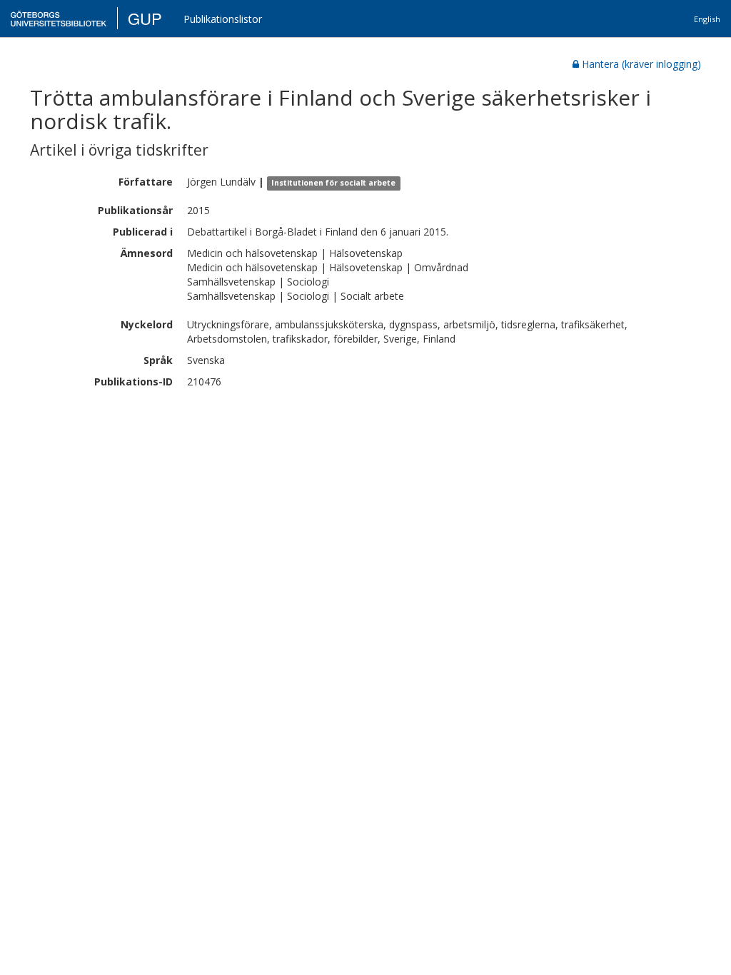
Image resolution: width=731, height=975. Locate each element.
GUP (145, 18)
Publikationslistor (222, 19)
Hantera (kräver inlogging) (641, 64)
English (707, 19)
